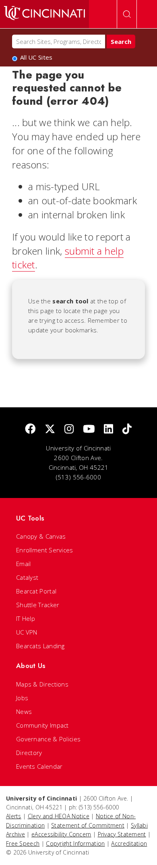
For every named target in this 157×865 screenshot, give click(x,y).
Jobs (22, 698)
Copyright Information (75, 843)
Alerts (13, 816)
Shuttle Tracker (38, 605)
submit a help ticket (68, 258)
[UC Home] (44, 14)
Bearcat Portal (36, 591)
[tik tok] (127, 429)
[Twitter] (50, 429)
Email (23, 564)
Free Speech (22, 843)
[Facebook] (30, 429)
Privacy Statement (122, 834)
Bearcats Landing (40, 646)
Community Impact (42, 725)
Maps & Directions (42, 684)
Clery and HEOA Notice (58, 816)
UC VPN (26, 632)
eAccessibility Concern (61, 834)
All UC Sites (36, 57)
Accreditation (129, 843)
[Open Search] (127, 14)
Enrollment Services (44, 550)
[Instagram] (69, 429)
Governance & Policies (48, 739)
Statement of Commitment (87, 825)
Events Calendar (39, 766)
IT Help (25, 618)
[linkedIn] (108, 429)
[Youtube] (89, 429)
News (24, 711)
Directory (29, 753)
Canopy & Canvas (41, 536)
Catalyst (27, 577)
